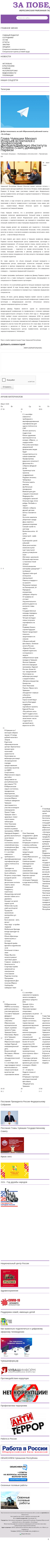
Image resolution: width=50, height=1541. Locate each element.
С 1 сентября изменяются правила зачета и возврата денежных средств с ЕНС (31, 997)
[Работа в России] (25, 1449)
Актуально (12, 154)
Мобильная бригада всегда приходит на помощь (12, 931)
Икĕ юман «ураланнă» (31, 557)
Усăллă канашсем (29, 566)
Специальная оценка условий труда (16, 52)
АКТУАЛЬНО (7, 64)
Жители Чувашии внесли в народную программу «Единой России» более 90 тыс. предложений (30, 667)
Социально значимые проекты (13, 49)
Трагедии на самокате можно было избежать (11, 870)
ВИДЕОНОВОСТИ (9, 73)
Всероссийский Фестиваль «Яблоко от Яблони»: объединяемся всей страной (12, 1056)
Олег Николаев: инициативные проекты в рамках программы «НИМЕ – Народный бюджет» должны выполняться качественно (13, 831)
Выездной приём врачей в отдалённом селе (13, 945)
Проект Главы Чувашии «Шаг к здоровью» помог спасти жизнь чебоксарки (11, 817)
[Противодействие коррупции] (25, 1393)
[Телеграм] (25, 111)
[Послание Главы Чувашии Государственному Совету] (12, 1145)
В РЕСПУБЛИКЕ (8, 66)
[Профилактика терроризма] (25, 1423)
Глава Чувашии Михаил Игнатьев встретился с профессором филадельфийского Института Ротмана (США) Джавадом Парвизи (24, 144)
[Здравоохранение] (10, 1302)
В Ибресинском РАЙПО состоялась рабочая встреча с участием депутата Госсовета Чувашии (12, 1009)
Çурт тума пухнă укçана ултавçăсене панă (30, 552)
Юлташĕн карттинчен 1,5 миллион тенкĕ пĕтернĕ (30, 561)
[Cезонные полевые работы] (15, 1500)
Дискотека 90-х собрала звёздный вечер (29, 465)
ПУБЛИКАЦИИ (7, 75)
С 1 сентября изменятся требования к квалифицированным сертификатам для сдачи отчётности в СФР (31, 421)
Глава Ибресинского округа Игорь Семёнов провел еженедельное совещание (30, 861)
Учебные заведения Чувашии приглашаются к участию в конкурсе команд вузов (12, 805)
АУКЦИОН (6, 47)
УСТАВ (5, 40)
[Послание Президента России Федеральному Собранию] (9, 1117)
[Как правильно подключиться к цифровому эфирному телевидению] (16, 1347)
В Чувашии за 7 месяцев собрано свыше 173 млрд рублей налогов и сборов (11, 735)
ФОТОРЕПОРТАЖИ (9, 71)
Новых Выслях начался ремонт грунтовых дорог (11, 957)
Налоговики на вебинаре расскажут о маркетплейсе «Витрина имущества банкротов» (30, 678)
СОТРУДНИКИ (7, 38)
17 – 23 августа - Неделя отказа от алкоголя (29, 1072)
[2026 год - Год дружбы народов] (9, 1197)
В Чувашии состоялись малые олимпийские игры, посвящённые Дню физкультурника (12, 845)
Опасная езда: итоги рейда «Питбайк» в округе (30, 503)
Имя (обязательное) (33, 348)
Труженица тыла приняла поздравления (29, 472)
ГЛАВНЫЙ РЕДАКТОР (10, 35)
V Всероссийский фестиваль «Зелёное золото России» (30, 643)
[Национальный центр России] (9, 1278)
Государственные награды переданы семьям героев (30, 613)
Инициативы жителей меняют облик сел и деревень (13, 896)
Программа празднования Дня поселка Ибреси (12, 980)
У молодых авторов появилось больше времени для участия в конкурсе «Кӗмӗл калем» (31, 1063)
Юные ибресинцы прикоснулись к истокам (11, 938)
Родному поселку (11, 976)
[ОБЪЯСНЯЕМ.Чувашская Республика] (15, 1473)
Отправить (7, 387)
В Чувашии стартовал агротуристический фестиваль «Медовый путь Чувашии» (31, 1081)
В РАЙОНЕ (6, 68)
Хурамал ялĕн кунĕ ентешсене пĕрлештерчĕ (30, 575)
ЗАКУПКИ (6, 45)
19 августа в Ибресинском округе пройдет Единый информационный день (12, 1044)
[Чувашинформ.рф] (18, 1371)
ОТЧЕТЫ (5, 42)
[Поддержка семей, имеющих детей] (6, 1321)
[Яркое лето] (15, 1170)
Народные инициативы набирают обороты (30, 592)
